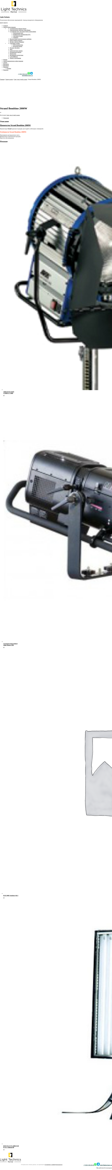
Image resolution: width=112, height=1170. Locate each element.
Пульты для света (15, 48)
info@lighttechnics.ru (27, 75)
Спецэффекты (14, 56)
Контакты (6, 64)
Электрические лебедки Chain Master (20, 30)
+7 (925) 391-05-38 (23, 74)
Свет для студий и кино (20, 79)
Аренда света (9, 79)
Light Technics (5, 17)
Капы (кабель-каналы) (16, 40)
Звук (11, 49)
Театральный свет (18, 33)
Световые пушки (18, 36)
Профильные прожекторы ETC (22, 34)
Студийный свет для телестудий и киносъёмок (23, 31)
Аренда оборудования (9, 27)
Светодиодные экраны (16, 50)
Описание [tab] (6, 118)
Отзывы (9, 68)
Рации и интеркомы (15, 58)
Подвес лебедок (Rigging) (17, 42)
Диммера (15, 37)
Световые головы (15, 43)
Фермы (5, 59)
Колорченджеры (17, 46)
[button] (4, 23)
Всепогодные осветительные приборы (20, 39)
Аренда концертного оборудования (13, 61)
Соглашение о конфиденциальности (53, 1164)
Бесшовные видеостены (16, 55)
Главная (5, 25)
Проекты (5, 67)
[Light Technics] (14, 14)
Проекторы (13, 53)
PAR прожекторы (18, 45)
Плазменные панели (15, 52)
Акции (5, 62)
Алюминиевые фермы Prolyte (18, 28)
